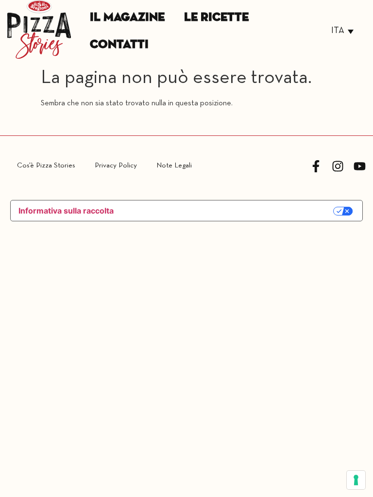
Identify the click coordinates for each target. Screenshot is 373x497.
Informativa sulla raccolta (66, 210)
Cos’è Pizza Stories (46, 165)
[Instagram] (338, 166)
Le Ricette (216, 17)
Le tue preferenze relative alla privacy (229, 211)
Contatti (119, 44)
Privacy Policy (116, 165)
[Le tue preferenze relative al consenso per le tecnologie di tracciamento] (356, 480)
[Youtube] (360, 166)
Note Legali (174, 165)
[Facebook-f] (316, 166)
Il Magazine (127, 17)
